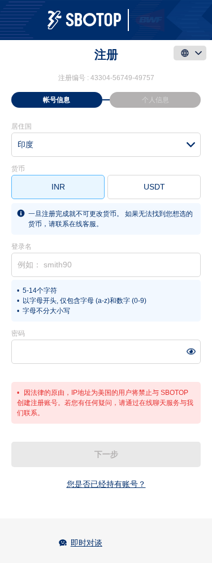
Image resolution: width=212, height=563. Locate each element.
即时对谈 (86, 542)
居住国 (21, 126)
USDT (154, 186)
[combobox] (106, 145)
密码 (18, 333)
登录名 (21, 246)
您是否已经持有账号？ (106, 484)
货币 (18, 169)
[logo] (106, 20)
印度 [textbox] (25, 144)
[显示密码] (191, 352)
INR (58, 186)
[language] (190, 53)
